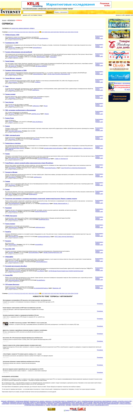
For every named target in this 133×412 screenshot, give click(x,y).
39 (62, 32)
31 (49, 32)
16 (26, 32)
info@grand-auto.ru (40, 227)
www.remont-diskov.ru (14, 280)
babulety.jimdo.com (13, 57)
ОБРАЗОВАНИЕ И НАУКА (68, 402)
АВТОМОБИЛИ (11, 20)
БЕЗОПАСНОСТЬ (34, 401)
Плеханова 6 (53, 57)
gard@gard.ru (35, 90)
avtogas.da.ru (12, 47)
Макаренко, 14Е (57, 288)
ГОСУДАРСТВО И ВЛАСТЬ (59, 401)
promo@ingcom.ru (44, 203)
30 (48, 32)
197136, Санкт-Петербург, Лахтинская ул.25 (58, 74)
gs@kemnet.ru (36, 106)
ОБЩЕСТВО (79, 402)
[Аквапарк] (119, 27)
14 (23, 32)
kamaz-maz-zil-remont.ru (15, 271)
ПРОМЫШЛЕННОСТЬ (28, 403)
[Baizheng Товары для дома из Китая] (119, 48)
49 (77, 32)
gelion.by (11, 121)
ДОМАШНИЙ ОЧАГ (72, 401)
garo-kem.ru (11, 106)
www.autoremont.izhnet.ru (15, 38)
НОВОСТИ (33, 402)
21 (33, 32)
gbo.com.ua (11, 113)
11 (18, 32)
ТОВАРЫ (48, 405)
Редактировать (99, 36)
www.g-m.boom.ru (13, 82)
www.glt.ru (11, 252)
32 (51, 32)
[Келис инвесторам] (119, 101)
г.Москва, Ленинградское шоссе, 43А (52, 252)
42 (66, 32)
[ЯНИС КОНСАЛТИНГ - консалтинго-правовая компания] (119, 80)
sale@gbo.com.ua (35, 113)
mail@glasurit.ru (38, 177)
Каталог (4, 20)
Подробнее (100, 303)
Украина (47, 113)
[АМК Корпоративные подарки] (119, 59)
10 (17, 32)
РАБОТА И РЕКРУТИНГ (41, 403)
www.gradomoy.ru (13, 211)
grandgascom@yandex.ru (44, 236)
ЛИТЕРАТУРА (6, 402)
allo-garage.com (13, 66)
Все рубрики (34, 15)
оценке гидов (14, 28)
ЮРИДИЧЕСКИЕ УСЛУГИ (102, 405)
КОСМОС (114, 401)
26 (42, 32)
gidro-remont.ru (12, 168)
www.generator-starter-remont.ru (16, 148)
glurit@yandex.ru (33, 194)
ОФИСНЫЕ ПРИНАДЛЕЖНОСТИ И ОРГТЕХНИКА (106, 402)
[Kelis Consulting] (66, 7)
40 (63, 32)
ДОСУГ (79, 401)
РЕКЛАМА (50, 403)
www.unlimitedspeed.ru (14, 203)
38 (60, 32)
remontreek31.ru (13, 288)
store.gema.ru (12, 139)
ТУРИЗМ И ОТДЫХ (84, 405)
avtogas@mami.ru (37, 47)
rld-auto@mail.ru (41, 280)
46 (72, 32)
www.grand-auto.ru (13, 227)
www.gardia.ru (12, 98)
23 (37, 32)
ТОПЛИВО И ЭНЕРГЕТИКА (58, 405)
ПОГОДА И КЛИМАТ (125, 402)
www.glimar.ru (12, 185)
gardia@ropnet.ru (37, 98)
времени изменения (24, 28)
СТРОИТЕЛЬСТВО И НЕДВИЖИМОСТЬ (34, 405)
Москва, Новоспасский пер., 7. (61, 203)
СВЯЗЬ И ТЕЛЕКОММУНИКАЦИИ (62, 403)
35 (56, 32)
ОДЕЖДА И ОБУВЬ (88, 402)
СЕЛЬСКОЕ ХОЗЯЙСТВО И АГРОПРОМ (82, 403)
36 (57, 32)
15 (24, 32)
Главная (40, 15)
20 (32, 32)
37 (59, 32)
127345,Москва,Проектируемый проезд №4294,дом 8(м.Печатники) (66, 271)
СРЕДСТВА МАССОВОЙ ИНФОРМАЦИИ (108, 403)
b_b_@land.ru (40, 271)
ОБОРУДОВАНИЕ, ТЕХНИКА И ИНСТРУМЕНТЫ (48, 402)
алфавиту (31, 28)
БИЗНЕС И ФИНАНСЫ (46, 401)
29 (46, 32)
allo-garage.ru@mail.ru (41, 66)
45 (71, 32)
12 (20, 32)
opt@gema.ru (36, 139)
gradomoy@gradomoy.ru (41, 211)
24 (38, 32)
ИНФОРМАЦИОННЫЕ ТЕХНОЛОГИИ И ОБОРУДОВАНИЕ (97, 401)
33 (52, 32)
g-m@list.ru (37, 82)
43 (68, 32)
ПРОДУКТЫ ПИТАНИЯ (16, 403)
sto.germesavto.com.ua (14, 158)
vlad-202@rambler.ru (34, 252)
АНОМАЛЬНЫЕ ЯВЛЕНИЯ (22, 401)
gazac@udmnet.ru (43, 38)
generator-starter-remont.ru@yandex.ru (53, 148)
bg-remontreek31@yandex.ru (41, 288)
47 (74, 32)
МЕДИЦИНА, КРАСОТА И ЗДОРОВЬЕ (19, 402)
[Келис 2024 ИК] (119, 91)
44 (69, 32)
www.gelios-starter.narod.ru (15, 131)
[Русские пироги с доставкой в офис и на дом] (119, 69)
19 (30, 32)
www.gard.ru (12, 90)
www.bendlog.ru (12, 74)
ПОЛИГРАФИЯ (5, 403)
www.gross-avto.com (14, 261)
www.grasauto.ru (13, 244)
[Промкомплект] (119, 38)
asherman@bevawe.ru (41, 261)
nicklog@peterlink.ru (38, 74)
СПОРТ (95, 403)
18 (29, 32)
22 (35, 32)
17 (27, 32)
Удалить (97, 37)
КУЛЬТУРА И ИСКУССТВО (125, 401)
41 (65, 32)
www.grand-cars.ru (13, 219)
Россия (46, 106)
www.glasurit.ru (12, 177)
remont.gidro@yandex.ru (50, 168)
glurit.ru (10, 194)
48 (76, 32)
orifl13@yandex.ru (41, 57)
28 (45, 32)
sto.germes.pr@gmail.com (43, 158)
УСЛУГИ (92, 405)
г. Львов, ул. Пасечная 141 (61, 158)
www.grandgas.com (13, 236)
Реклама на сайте (120, 15)
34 (54, 32)
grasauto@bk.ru (39, 244)
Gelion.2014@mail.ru (37, 121)
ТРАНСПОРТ (75, 405)
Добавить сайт (26, 15)
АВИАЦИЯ (3, 401)
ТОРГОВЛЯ (68, 405)
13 (21, 32)
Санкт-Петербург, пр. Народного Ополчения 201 (73, 168)
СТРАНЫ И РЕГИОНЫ (125, 403)
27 (43, 32)
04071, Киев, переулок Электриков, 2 (64, 236)
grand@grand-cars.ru (43, 219)
